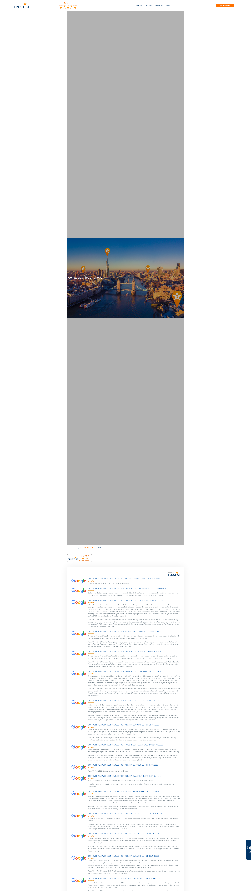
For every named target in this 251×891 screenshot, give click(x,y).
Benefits (139, 5)
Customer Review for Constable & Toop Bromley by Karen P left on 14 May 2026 (124, 878)
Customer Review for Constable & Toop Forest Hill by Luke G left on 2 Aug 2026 (124, 671)
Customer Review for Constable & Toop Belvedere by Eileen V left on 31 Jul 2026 (124, 700)
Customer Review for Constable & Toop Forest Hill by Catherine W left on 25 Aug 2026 (127, 588)
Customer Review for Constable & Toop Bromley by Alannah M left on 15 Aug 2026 (125, 631)
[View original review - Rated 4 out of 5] (91, 858)
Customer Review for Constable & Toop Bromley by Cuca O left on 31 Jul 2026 (123, 725)
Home (69, 548)
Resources (159, 5)
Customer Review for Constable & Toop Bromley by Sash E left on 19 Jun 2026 (123, 856)
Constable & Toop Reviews (89, 548)
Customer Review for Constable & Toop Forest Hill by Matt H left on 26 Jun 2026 (125, 814)
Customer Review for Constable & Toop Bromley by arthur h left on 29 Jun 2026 (124, 776)
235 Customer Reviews (84, 560)
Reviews (75, 548)
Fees (168, 5)
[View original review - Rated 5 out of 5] (91, 581)
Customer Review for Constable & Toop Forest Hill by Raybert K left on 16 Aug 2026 (126, 600)
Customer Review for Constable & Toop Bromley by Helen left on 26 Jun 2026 (123, 791)
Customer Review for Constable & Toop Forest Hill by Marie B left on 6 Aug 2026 (124, 651)
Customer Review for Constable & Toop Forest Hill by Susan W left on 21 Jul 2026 (125, 745)
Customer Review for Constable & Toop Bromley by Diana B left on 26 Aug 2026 (124, 579)
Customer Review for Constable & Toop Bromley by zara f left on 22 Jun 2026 (123, 834)
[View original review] (79, 583)
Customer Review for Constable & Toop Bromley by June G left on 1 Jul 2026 (123, 765)
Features (149, 5)
